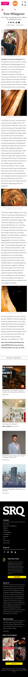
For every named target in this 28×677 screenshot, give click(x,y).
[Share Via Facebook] (8, 22)
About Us (5, 528)
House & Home (19, 25)
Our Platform (6, 534)
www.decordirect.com (8, 348)
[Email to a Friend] (19, 22)
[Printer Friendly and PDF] (16, 22)
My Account (6, 523)
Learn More (6, 631)
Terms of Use (6, 540)
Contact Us (5, 530)
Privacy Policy (6, 542)
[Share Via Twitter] (11, 22)
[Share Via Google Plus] (14, 22)
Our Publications (7, 532)
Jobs (4, 538)
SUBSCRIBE (17, 577)
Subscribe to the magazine (10, 526)
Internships (5, 536)
